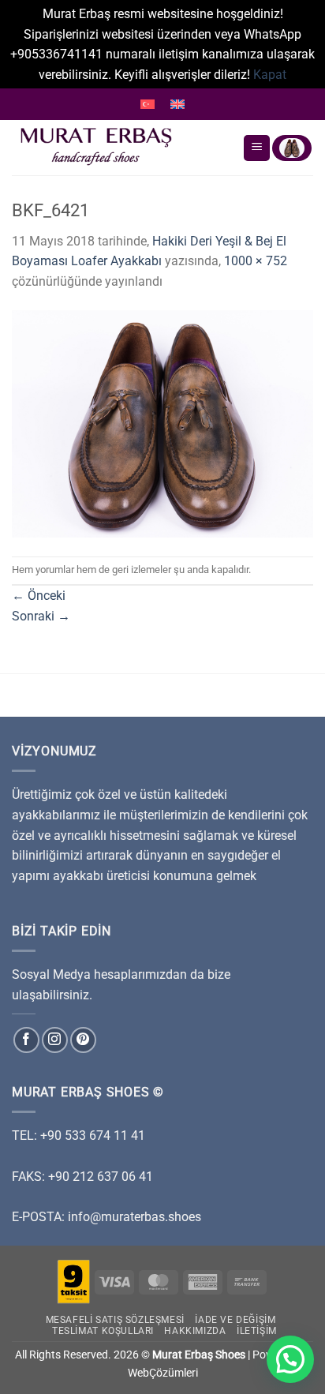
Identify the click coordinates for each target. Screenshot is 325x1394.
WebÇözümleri (163, 1373)
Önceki (38, 595)
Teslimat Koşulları (103, 1330)
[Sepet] (292, 148)
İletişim (257, 1330)
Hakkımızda (195, 1330)
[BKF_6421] (162, 422)
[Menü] (257, 148)
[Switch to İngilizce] (177, 104)
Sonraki (41, 616)
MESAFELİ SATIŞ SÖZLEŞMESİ (115, 1319)
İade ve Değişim (235, 1319)
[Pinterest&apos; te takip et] (83, 1040)
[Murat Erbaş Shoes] (121, 147)
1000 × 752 (255, 260)
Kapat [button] (269, 74)
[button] (290, 1359)
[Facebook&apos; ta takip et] (26, 1040)
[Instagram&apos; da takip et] (55, 1040)
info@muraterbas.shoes (134, 1216)
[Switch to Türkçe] (147, 104)
